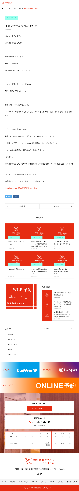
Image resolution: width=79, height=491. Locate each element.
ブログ (52, 482)
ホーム (4, 482)
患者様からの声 (72, 482)
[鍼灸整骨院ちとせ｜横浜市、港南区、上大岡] (7, 3)
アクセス (34, 482)
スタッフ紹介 (23, 482)
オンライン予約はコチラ (39, 408)
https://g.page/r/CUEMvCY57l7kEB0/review (21, 188)
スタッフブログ (11, 18)
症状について (12, 354)
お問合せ (60, 482)
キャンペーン (12, 339)
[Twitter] (41, 474)
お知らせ (10, 334)
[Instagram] (38, 474)
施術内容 (13, 482)
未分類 (10, 349)
